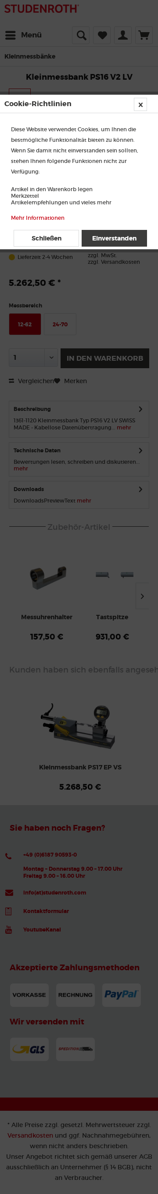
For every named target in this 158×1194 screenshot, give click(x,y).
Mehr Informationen (38, 217)
